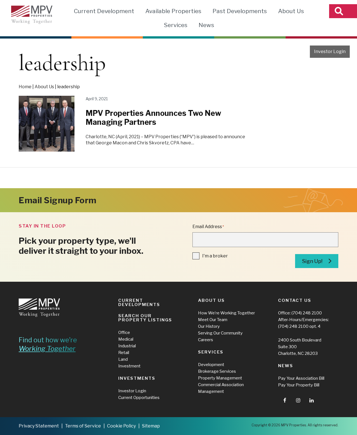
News (206, 24)
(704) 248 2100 (306, 313)
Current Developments (139, 302)
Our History (209, 326)
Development (211, 364)
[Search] (343, 11)
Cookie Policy (121, 426)
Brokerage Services (217, 371)
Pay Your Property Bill (298, 385)
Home (25, 86)
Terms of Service (83, 426)
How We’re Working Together (226, 313)
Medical (125, 339)
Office (124, 332)
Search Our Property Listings (145, 317)
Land (123, 359)
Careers (205, 339)
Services (175, 24)
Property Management (220, 378)
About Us (291, 11)
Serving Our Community (220, 333)
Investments (136, 378)
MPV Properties (31, 15)
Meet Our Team (212, 319)
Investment (129, 366)
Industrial (127, 345)
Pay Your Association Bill (301, 378)
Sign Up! (312, 261)
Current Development (104, 11)
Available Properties (173, 11)
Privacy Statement (39, 426)
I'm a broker (215, 256)
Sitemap (151, 426)
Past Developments (240, 11)
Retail (123, 352)
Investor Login (330, 51)
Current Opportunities (139, 397)
